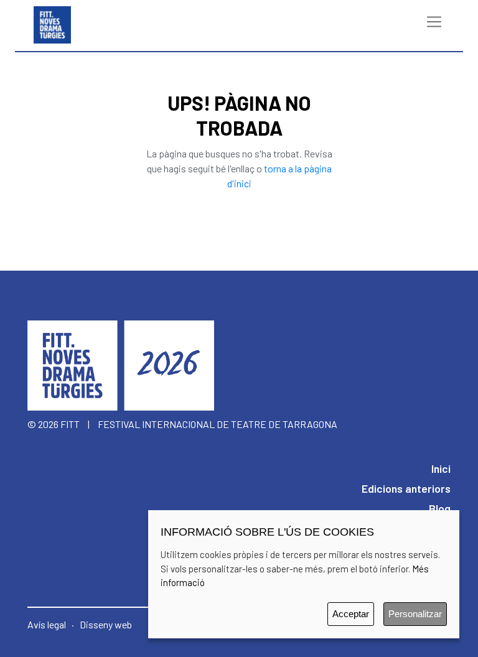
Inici (441, 468)
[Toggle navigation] (434, 22)
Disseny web (106, 624)
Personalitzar (415, 613)
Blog (440, 508)
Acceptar (350, 613)
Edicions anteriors (406, 488)
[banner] (52, 22)
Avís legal (46, 624)
